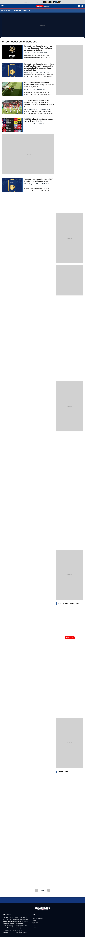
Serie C (34, 927)
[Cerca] (82, 6)
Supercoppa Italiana (37, 918)
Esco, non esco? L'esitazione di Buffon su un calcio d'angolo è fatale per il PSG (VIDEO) (39, 84)
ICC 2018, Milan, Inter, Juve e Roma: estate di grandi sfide (38, 120)
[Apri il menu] (2, 6)
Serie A (34, 920)
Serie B (34, 925)
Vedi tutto (69, 637)
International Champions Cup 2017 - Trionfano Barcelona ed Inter (39, 180)
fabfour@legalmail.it (18, 930)
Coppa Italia (35, 922)
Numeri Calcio (5, 10)
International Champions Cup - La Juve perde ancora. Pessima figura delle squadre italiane (38, 48)
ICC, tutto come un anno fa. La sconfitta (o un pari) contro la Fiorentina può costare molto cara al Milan (39, 103)
